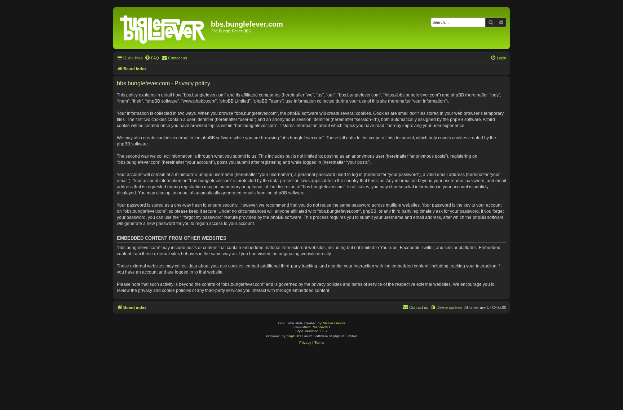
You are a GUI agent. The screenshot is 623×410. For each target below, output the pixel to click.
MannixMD (321, 327)
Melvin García (334, 323)
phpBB (292, 336)
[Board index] (163, 28)
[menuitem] (152, 58)
